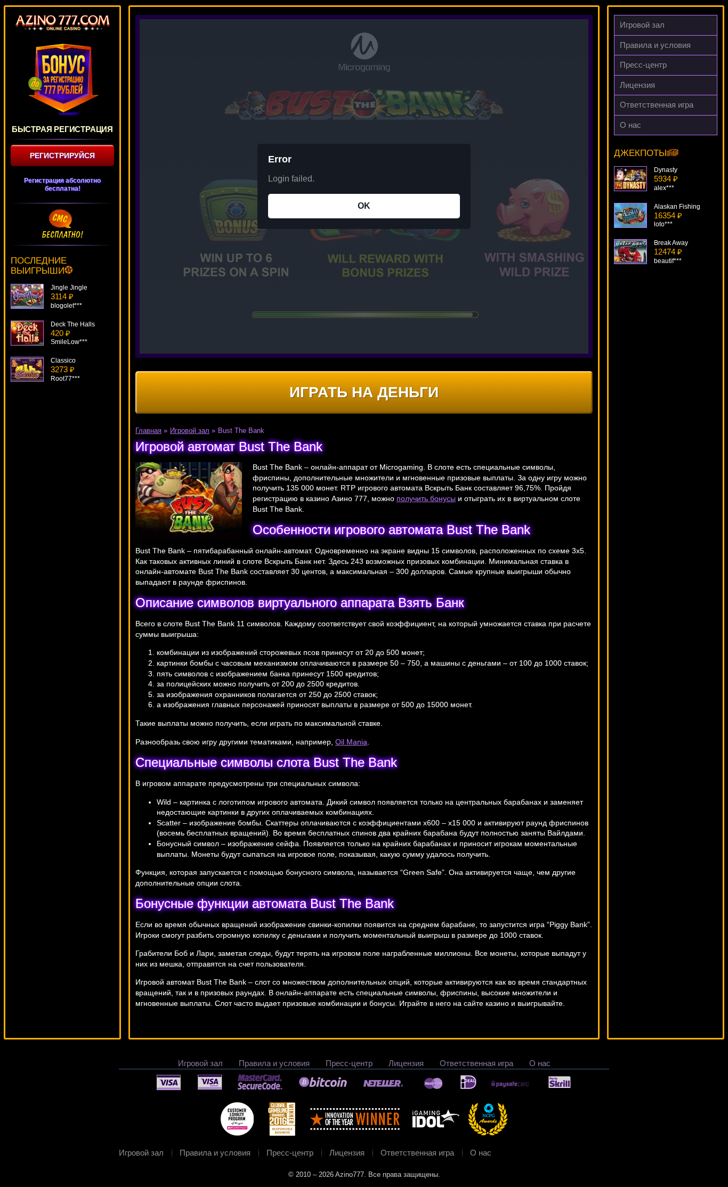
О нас (630, 124)
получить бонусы (426, 498)
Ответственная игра (656, 104)
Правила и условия (655, 45)
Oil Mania (351, 742)
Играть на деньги (364, 392)
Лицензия (637, 84)
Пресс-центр (643, 64)
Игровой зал (642, 24)
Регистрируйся (62, 155)
